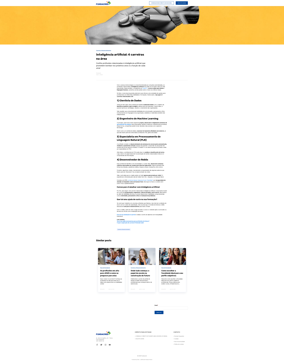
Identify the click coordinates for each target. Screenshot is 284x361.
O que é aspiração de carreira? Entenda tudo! (130, 223)
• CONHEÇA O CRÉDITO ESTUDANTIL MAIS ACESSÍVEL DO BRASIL (151, 336)
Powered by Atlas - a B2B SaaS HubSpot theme (142, 359)
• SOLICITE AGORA (139, 338)
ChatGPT (144, 88)
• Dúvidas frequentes (179, 336)
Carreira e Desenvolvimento (124, 229)
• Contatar (176, 338)
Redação (98, 73)
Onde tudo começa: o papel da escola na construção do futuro (140, 273)
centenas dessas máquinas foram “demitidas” (140, 180)
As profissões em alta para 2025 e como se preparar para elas (109, 273)
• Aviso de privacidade (179, 341)
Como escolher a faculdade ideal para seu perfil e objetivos (172, 273)
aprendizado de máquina (124, 124)
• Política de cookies (179, 344)
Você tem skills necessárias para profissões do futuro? (133, 221)
